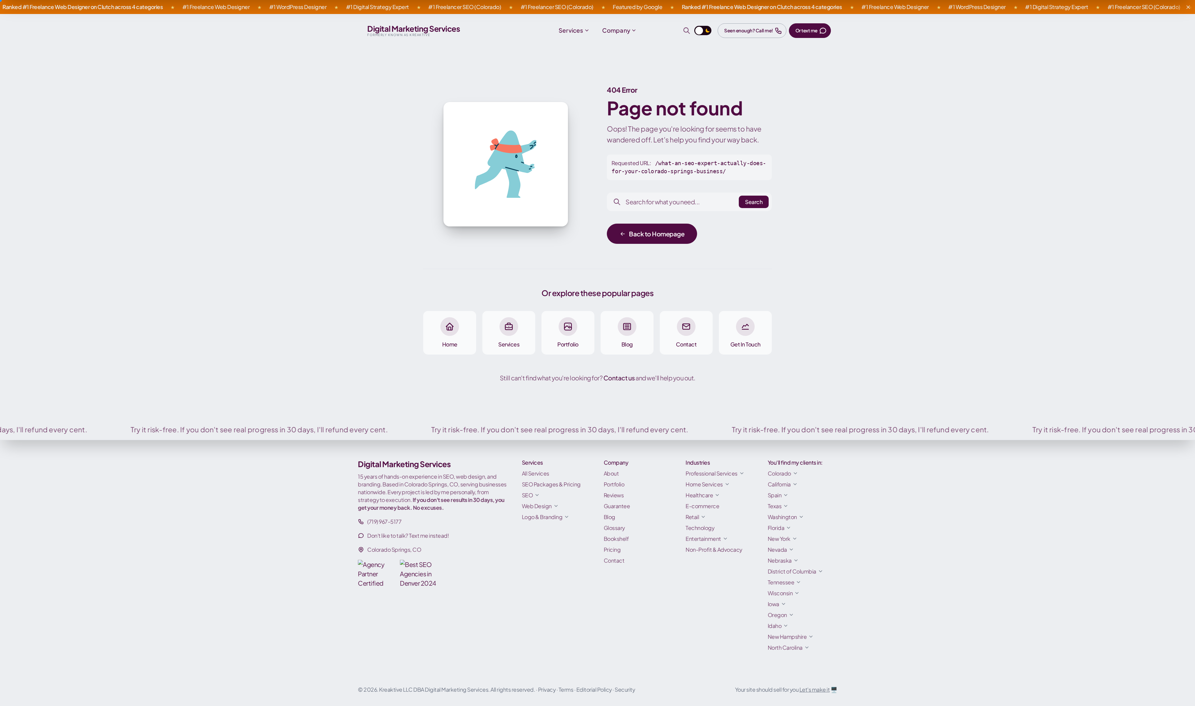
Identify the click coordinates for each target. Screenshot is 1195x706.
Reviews (614, 495)
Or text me (806, 30)
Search (753, 201)
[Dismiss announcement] (1188, 7)
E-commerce (702, 506)
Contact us (619, 378)
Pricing (612, 549)
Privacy (547, 689)
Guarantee (617, 506)
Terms (566, 689)
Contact (614, 560)
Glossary (614, 527)
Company (616, 30)
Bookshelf (616, 538)
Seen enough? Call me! (748, 30)
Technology (700, 527)
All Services (535, 473)
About (611, 473)
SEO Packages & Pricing (551, 484)
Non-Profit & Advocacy (714, 549)
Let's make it (814, 689)
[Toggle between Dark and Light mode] (702, 30)
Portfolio (614, 484)
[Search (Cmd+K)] (686, 30)
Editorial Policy (594, 689)
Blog (609, 516)
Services (571, 30)
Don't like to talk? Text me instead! (408, 535)
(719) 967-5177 (384, 521)
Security (625, 689)
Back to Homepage (656, 234)
